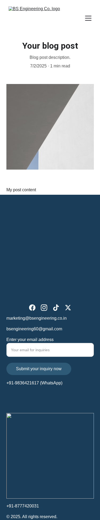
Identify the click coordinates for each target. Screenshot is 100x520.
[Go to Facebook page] (32, 307)
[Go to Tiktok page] (56, 307)
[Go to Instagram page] (44, 307)
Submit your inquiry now (39, 368)
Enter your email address (30, 339)
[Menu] (88, 18)
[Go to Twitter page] (68, 307)
